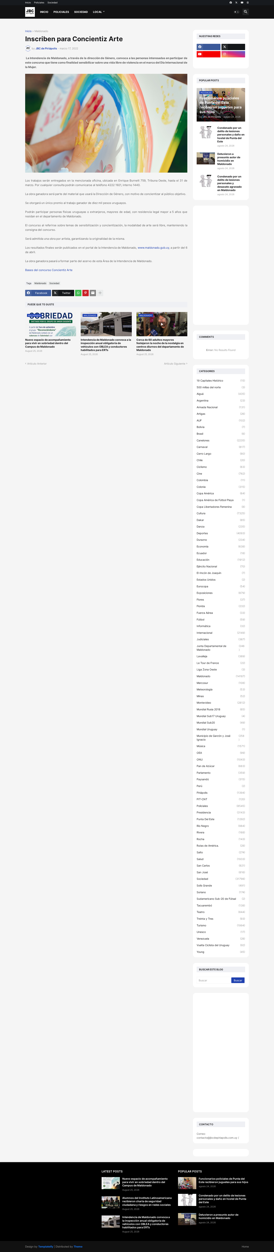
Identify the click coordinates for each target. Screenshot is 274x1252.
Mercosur (221, 682)
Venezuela (221, 938)
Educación (221, 559)
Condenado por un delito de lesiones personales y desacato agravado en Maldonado (229, 183)
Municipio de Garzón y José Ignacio (220, 737)
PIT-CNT (221, 799)
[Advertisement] (221, 265)
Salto (221, 852)
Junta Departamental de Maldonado (221, 647)
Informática (221, 626)
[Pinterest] (85, 293)
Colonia (221, 486)
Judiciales (221, 639)
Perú (221, 786)
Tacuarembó (221, 905)
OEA (221, 752)
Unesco (221, 931)
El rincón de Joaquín (221, 572)
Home (245, 1246)
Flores (221, 599)
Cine (221, 473)
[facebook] (231, 2)
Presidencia (221, 812)
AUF (221, 420)
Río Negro (221, 825)
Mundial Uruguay (221, 729)
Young (221, 951)
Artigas (221, 413)
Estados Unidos (221, 579)
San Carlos (221, 865)
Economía (221, 546)
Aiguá (221, 393)
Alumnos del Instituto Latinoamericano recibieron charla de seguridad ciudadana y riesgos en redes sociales (147, 1201)
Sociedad (52, 2)
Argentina (221, 400)
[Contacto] (233, 61)
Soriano (221, 892)
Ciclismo (221, 466)
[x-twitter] (236, 2)
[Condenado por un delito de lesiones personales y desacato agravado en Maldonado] (206, 181)
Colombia (221, 480)
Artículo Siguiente (174, 363)
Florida (221, 606)
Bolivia (221, 427)
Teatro (221, 912)
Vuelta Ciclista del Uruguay (221, 945)
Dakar (221, 520)
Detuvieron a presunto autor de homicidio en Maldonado (228, 159)
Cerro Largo (221, 453)
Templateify (45, 1246)
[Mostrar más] (100, 293)
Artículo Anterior (37, 363)
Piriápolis (221, 792)
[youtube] (242, 2)
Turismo (221, 925)
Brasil (221, 433)
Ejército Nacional (221, 566)
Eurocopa (221, 586)
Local (97, 11)
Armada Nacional (221, 407)
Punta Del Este (221, 819)
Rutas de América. (221, 845)
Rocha (221, 839)
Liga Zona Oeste (221, 669)
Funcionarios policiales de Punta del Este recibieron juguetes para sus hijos (223, 1180)
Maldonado (41, 31)
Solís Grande (221, 885)
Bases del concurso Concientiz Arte (49, 270)
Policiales (39, 2)
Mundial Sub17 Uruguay (221, 716)
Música (221, 746)
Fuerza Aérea (221, 612)
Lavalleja (221, 656)
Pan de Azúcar (221, 766)
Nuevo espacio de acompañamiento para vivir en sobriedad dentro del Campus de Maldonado (48, 343)
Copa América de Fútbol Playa (221, 500)
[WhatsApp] (78, 293)
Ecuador (221, 553)
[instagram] (233, 54)
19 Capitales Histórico (221, 380)
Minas (221, 696)
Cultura (221, 513)
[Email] (93, 293)
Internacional (221, 632)
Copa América (221, 493)
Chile (221, 460)
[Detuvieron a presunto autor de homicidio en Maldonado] (206, 158)
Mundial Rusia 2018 (221, 709)
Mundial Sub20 (221, 722)
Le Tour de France (221, 662)
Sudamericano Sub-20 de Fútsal (221, 898)
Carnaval (221, 446)
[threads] (248, 2)
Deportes (221, 533)
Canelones (221, 440)
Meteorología (221, 689)
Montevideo (221, 702)
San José (221, 872)
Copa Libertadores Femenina (221, 506)
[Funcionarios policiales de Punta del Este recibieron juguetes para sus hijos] (187, 1183)
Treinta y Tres (221, 918)
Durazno (221, 539)
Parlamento (221, 772)
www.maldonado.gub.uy (153, 247)
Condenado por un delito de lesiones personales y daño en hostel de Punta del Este (231, 134)
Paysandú (221, 779)
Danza (221, 526)
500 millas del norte (221, 387)
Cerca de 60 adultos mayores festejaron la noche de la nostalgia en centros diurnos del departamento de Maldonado (160, 345)
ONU (221, 759)
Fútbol (221, 619)
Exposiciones (221, 592)
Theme (78, 1246)
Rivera (221, 832)
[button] (236, 12)
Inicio (28, 2)
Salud (221, 859)
